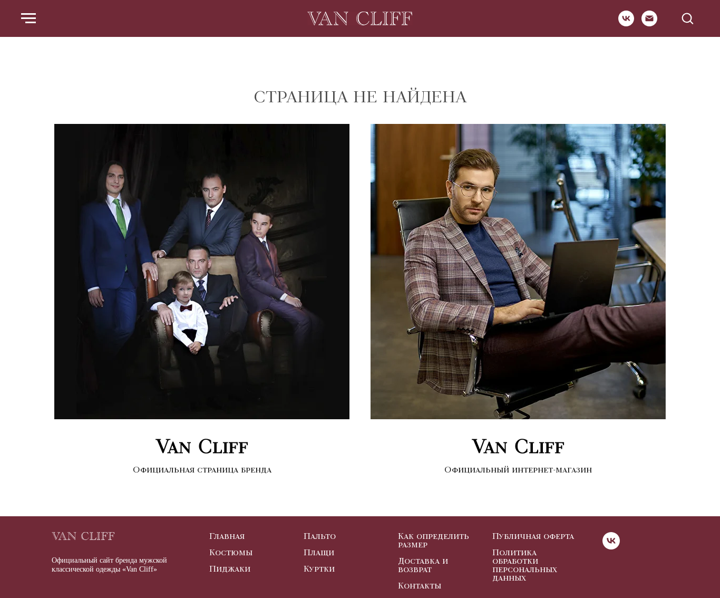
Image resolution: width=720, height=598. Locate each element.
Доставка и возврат (423, 565)
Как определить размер (433, 540)
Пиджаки (229, 569)
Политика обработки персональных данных (524, 565)
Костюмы (230, 552)
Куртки (319, 569)
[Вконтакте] (626, 23)
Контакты (419, 586)
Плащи (319, 552)
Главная (227, 536)
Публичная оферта (533, 536)
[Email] (649, 23)
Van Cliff (202, 446)
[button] (687, 18)
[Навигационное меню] (28, 18)
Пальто (320, 536)
